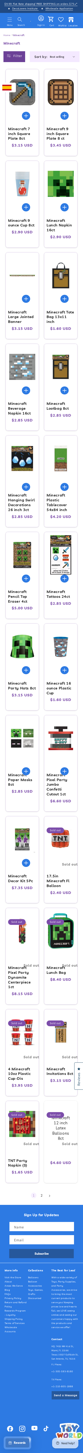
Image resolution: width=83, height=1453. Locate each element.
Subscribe (42, 1253)
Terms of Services (15, 1323)
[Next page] (49, 1196)
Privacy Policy (13, 1298)
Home (6, 35)
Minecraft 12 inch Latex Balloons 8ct (61, 1127)
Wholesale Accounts (11, 1329)
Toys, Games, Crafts (35, 1292)
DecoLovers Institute (25, 8)
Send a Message (65, 1395)
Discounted (35, 1298)
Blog (7, 1289)
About (8, 1281)
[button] (10, 20)
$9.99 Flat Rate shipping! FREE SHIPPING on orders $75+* (40, 4)
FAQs (8, 1294)
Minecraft (18, 35)
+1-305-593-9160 (62, 1371)
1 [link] (34, 1195)
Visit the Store (13, 1277)
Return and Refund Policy (16, 1304)
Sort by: (40, 56)
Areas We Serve (14, 1285)
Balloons (33, 1277)
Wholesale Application (59, 8)
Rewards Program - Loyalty (15, 1312)
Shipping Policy (14, 1319)
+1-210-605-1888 (62, 1386)
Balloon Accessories (35, 1283)
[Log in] (41, 18)
